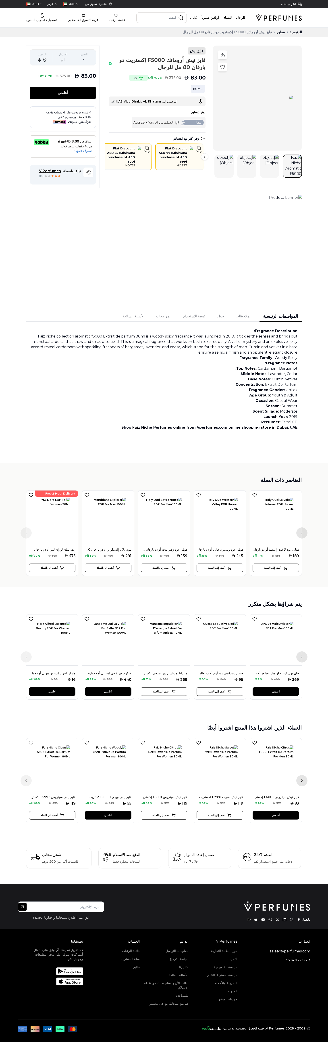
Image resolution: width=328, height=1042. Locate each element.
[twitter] (277, 919)
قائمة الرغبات (131, 951)
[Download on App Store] (56, 981)
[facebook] (299, 919)
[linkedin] (284, 919)
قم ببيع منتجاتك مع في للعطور (168, 1004)
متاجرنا (183, 967)
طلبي (136, 967)
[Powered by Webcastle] (211, 1028)
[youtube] (263, 919)
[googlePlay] (249, 919)
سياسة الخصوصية (225, 967)
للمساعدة (182, 996)
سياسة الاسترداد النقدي (222, 975)
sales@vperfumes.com (290, 951)
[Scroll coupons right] (204, 156)
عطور (280, 32)
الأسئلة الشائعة (178, 975)
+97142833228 (297, 960)
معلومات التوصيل (177, 951)
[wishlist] (31, 494)
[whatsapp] (270, 919)
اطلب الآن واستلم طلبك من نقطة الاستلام (166, 985)
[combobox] (70, 4)
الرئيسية (296, 32)
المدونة (232, 991)
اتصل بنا (232, 959)
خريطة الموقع (228, 999)
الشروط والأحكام (226, 983)
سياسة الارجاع (179, 959)
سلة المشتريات (130, 959)
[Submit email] (22, 907)
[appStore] (256, 919)
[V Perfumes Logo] (279, 17)
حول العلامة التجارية (224, 951)
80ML (198, 89)
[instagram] (291, 919)
